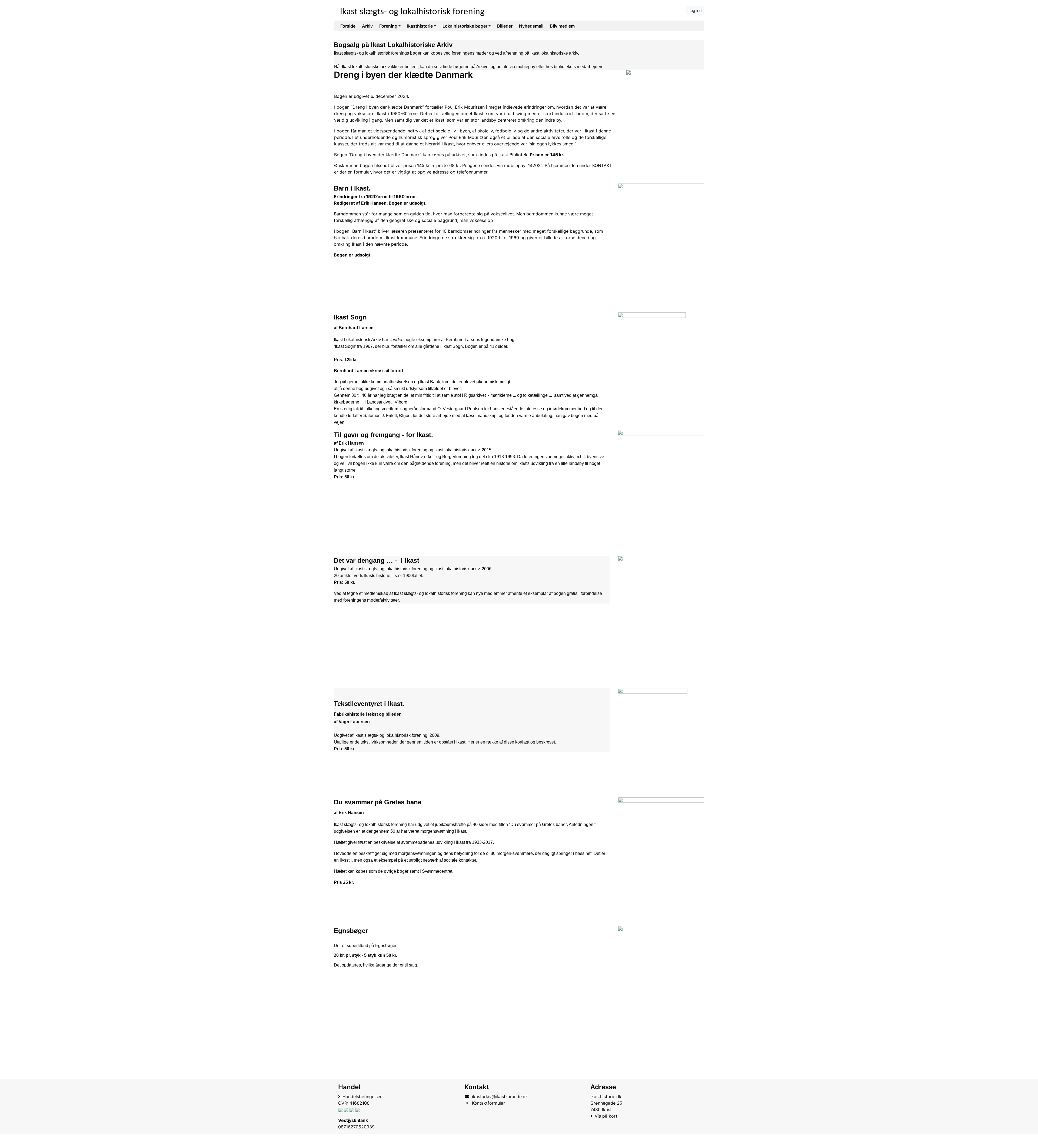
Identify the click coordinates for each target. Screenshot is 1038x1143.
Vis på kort (606, 1116)
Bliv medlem (562, 26)
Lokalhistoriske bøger (465, 26)
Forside (347, 26)
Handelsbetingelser (362, 1096)
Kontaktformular (488, 1103)
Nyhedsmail (531, 26)
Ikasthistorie (420, 26)
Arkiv (367, 26)
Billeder (505, 26)
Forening (388, 26)
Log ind (695, 10)
